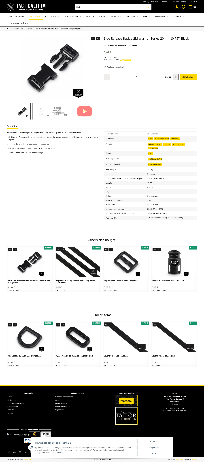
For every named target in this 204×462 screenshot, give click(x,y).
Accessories (160, 16)
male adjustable (154, 164)
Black (150, 139)
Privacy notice (57, 452)
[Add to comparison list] (93, 38)
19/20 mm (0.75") (155, 159)
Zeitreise (10, 397)
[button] (177, 7)
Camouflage (153, 148)
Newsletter (11, 410)
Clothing (167, 144)
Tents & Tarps (178, 144)
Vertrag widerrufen (150, 1)
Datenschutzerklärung (64, 397)
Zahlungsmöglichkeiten (16, 403)
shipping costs (125, 60)
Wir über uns (12, 400)
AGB (57, 400)
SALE (145, 16)
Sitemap (10, 413)
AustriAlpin (114, 16)
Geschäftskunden (179, 1)
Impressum (59, 410)
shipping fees (27, 459)
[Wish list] (183, 7)
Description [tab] (12, 126)
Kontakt (165, 1)
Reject (153, 454)
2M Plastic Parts (36, 16)
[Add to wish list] (98, 38)
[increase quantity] (175, 77)
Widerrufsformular (62, 406)
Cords (88, 16)
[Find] (148, 7)
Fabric (54, 16)
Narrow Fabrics (71, 16)
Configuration (153, 448)
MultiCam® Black (162, 139)
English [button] (192, 1)
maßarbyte (179, 459)
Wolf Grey (175, 139)
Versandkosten (12, 406)
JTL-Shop (194, 459)
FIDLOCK (177, 16)
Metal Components (17, 16)
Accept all (153, 441)
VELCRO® (131, 16)
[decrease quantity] (107, 77)
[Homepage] (7, 29)
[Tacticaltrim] (26, 7)
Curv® (102, 16)
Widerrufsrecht (61, 403)
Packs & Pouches (155, 144)
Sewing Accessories (17, 23)
